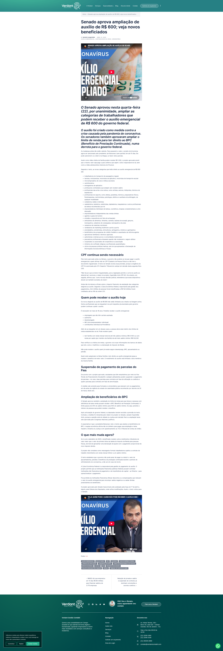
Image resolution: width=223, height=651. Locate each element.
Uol (86, 556)
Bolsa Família (100, 561)
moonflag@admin (89, 37)
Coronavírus (116, 39)
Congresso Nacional (105, 563)
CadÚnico (114, 561)
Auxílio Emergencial (88, 39)
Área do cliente (125, 6)
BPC (108, 561)
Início (84, 14)
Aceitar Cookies (32, 643)
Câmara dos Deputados (89, 563)
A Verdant (89, 6)
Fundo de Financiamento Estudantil (124, 563)
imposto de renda (87, 566)
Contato (135, 6)
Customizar (11, 643)
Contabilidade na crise (103, 39)
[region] (22, 639)
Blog (116, 6)
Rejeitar (21, 643)
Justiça (97, 566)
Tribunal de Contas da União (119, 568)
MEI (103, 566)
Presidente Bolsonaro (113, 566)
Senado (105, 568)
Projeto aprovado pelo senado (91, 568)
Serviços (98, 6)
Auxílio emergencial (88, 561)
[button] (218, 646)
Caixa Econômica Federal (127, 561)
